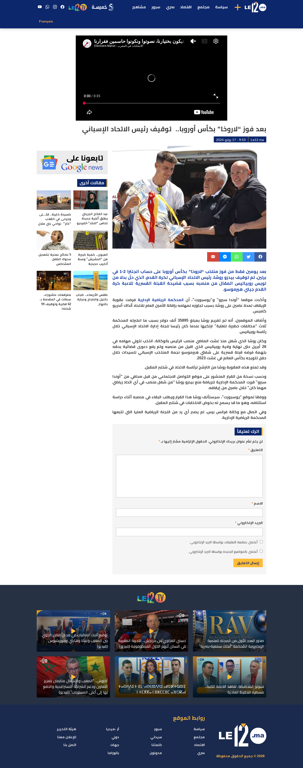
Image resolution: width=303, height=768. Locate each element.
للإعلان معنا (66, 737)
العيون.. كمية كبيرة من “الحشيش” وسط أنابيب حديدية (93, 259)
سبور (156, 7)
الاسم (257, 503)
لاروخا (196, 271)
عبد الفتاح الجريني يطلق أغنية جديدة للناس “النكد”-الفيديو (92, 218)
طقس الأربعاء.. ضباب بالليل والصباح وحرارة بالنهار (92, 299)
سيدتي (156, 737)
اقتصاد (186, 7)
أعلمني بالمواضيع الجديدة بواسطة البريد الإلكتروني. (223, 551)
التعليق (255, 450)
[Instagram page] (55, 7)
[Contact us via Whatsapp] (47, 7)
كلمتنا (157, 745)
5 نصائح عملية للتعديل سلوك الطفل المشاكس (54, 259)
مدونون (156, 753)
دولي (115, 737)
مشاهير (139, 7)
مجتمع (203, 7)
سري (170, 7)
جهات (114, 745)
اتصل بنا (69, 745)
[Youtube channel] (40, 7)
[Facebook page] (62, 7)
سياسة (221, 7)
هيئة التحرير (66, 729)
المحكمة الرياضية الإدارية (161, 300)
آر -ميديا (112, 729)
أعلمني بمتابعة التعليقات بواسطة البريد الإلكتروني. (223, 542)
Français (46, 21)
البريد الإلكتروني (249, 523)
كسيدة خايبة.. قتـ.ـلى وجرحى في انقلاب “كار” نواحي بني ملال (54, 219)
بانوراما (113, 753)
